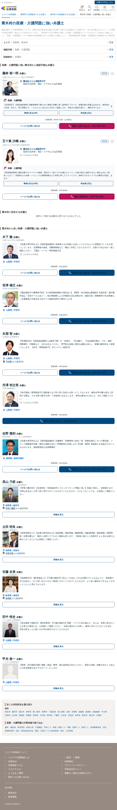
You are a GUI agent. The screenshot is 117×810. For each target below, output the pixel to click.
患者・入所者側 (66, 731)
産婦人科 (30, 727)
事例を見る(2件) (30, 113)
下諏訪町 (52, 712)
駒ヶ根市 (36, 712)
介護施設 (38, 727)
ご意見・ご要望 (72, 757)
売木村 (63, 715)
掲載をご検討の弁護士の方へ (78, 773)
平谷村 (42, 715)
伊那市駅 (9, 553)
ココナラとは (14, 769)
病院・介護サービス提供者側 (46, 731)
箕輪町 (81, 712)
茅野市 (44, 712)
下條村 (56, 715)
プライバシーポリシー (75, 765)
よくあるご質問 (15, 773)
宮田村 (7, 715)
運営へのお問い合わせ (18, 777)
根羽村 (49, 715)
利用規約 (69, 761)
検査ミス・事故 (64, 727)
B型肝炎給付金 (27, 731)
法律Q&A (12, 761)
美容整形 (21, 727)
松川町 (14, 715)
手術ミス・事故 (50, 727)
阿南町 (28, 715)
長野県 (8, 505)
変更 (111, 42)
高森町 (21, 715)
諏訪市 (21, 712)
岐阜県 (8, 595)
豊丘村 (91, 715)
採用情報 (12, 797)
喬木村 (26, 81)
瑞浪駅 (8, 598)
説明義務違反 (95, 727)
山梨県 (9, 262)
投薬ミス (85, 727)
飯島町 (88, 712)
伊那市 (16, 550)
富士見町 (61, 712)
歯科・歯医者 (10, 727)
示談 (104, 727)
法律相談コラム (15, 765)
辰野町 (74, 712)
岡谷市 (7, 712)
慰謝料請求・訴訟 (12, 731)
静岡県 (9, 458)
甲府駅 (9, 361)
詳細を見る (59, 514)
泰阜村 (77, 715)
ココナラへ (8, 3)
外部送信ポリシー (73, 769)
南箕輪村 (96, 712)
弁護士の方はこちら (105, 2)
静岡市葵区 (19, 458)
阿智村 (35, 715)
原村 (68, 712)
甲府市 (17, 262)
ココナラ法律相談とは (18, 757)
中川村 (104, 712)
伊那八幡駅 (10, 508)
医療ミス (76, 727)
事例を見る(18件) (31, 183)
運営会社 (12, 793)
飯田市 (16, 505)
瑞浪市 (16, 595)
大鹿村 (98, 715)
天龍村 (70, 715)
